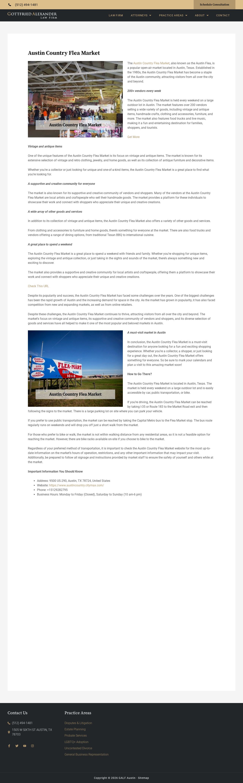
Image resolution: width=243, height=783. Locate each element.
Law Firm (116, 15)
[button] (141, 15)
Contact (223, 15)
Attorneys (139, 15)
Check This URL (38, 286)
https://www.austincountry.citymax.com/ (76, 485)
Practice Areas (171, 15)
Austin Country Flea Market (151, 63)
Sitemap (143, 777)
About (200, 15)
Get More (133, 137)
